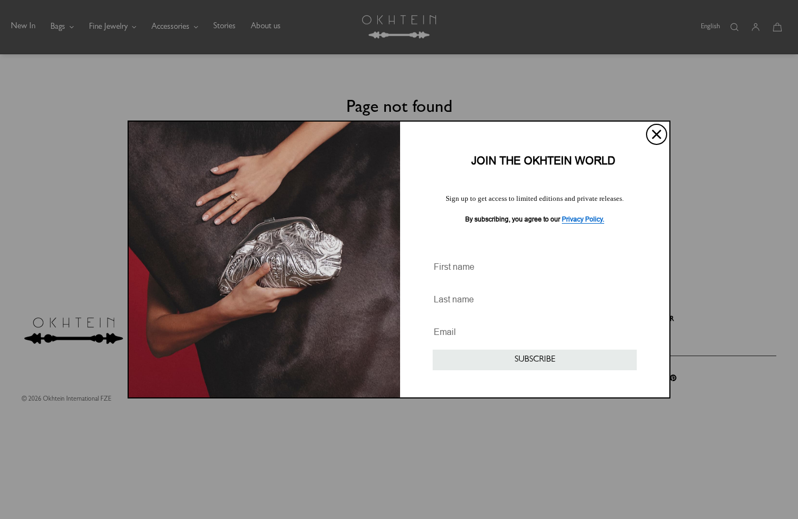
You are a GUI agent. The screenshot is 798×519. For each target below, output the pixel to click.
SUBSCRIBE (535, 360)
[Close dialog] (656, 134)
